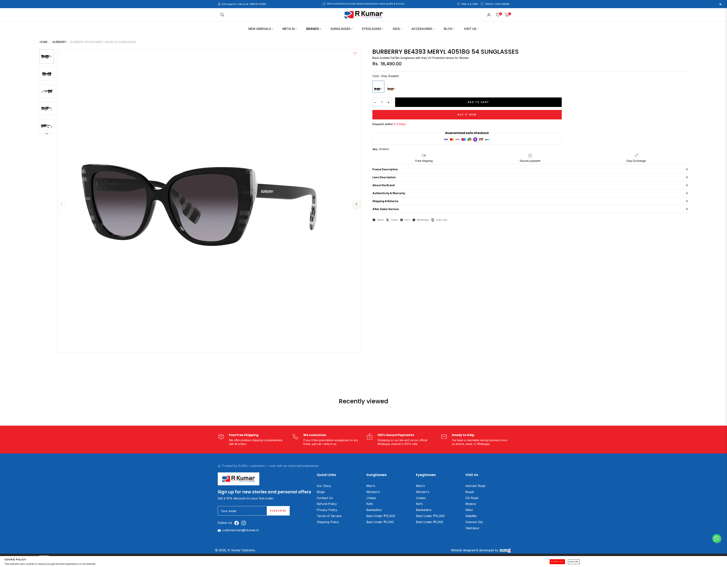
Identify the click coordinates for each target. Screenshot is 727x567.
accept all (557, 562)
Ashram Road (475, 486)
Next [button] (356, 204)
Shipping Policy (328, 522)
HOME (44, 42)
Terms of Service (329, 516)
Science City (474, 522)
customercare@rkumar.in (240, 530)
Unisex (371, 498)
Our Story (324, 486)
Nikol (469, 510)
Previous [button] (61, 204)
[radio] (378, 87)
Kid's (419, 504)
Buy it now (467, 114)
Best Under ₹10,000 (380, 516)
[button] (222, 15)
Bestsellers (374, 510)
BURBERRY (59, 42)
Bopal (469, 492)
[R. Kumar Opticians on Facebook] (237, 523)
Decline (573, 562)
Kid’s (369, 504)
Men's (370, 486)
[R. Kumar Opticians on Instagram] (244, 523)
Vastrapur (472, 528)
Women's (373, 492)
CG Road (471, 498)
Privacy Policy (327, 510)
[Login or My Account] (488, 15)
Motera (470, 504)
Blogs (321, 492)
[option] (209, 201)
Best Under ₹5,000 (380, 522)
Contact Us (325, 498)
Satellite (471, 516)
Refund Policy (327, 504)
